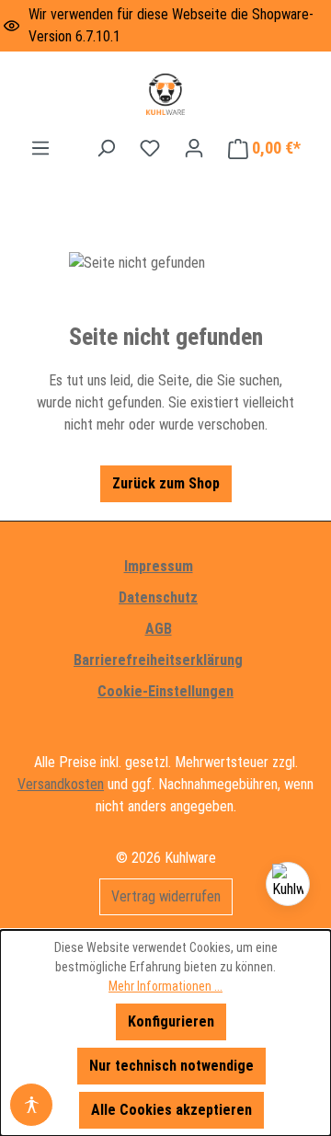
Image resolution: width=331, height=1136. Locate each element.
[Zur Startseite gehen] (165, 94)
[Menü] (40, 148)
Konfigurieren (171, 1021)
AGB (158, 628)
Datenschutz (158, 597)
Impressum (158, 566)
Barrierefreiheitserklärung (158, 660)
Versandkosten (60, 784)
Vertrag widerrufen (166, 896)
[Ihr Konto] (194, 148)
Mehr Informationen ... (165, 986)
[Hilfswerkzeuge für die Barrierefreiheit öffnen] (31, 1105)
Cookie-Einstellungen (165, 691)
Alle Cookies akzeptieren (171, 1110)
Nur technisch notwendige (171, 1065)
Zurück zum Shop (166, 483)
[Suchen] (106, 148)
